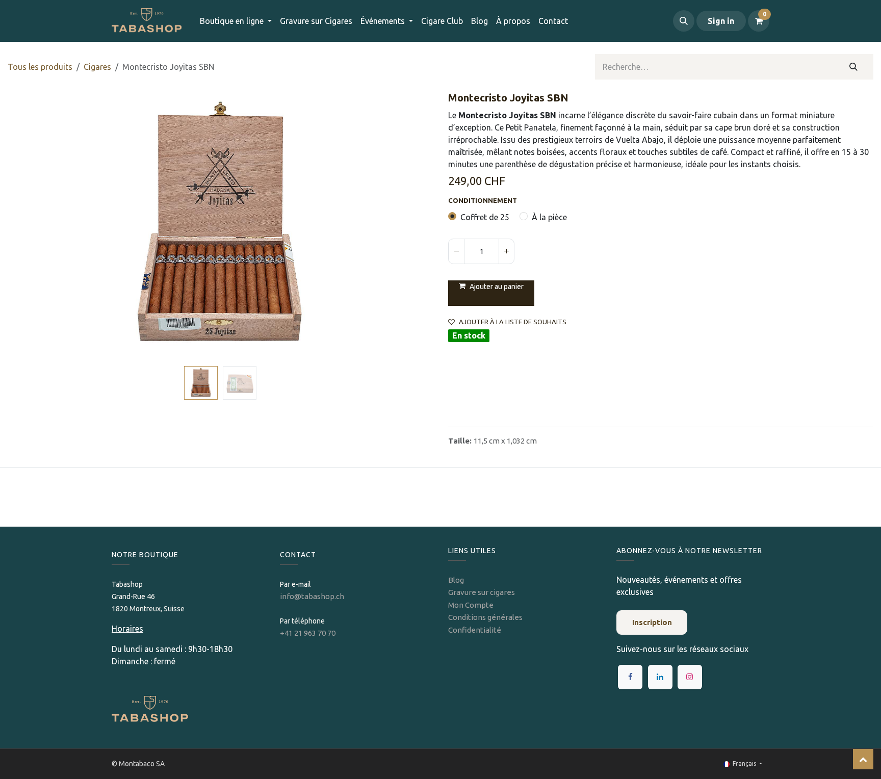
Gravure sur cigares (481, 592)
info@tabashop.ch (313, 596)
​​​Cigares (97, 66)
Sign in (721, 20)
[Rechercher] (853, 67)
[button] (683, 21)
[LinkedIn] (660, 677)
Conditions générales (485, 617)
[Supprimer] (456, 251)
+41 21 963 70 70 (307, 633)
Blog (456, 580)
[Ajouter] (506, 251)
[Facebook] (630, 677)
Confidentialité (474, 630)
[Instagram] (690, 677)
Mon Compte (471, 605)
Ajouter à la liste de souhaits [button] (512, 322)
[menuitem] (316, 21)
